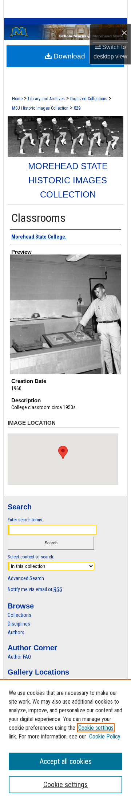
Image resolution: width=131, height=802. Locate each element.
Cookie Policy (104, 736)
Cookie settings (96, 727)
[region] (65, 740)
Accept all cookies (66, 761)
